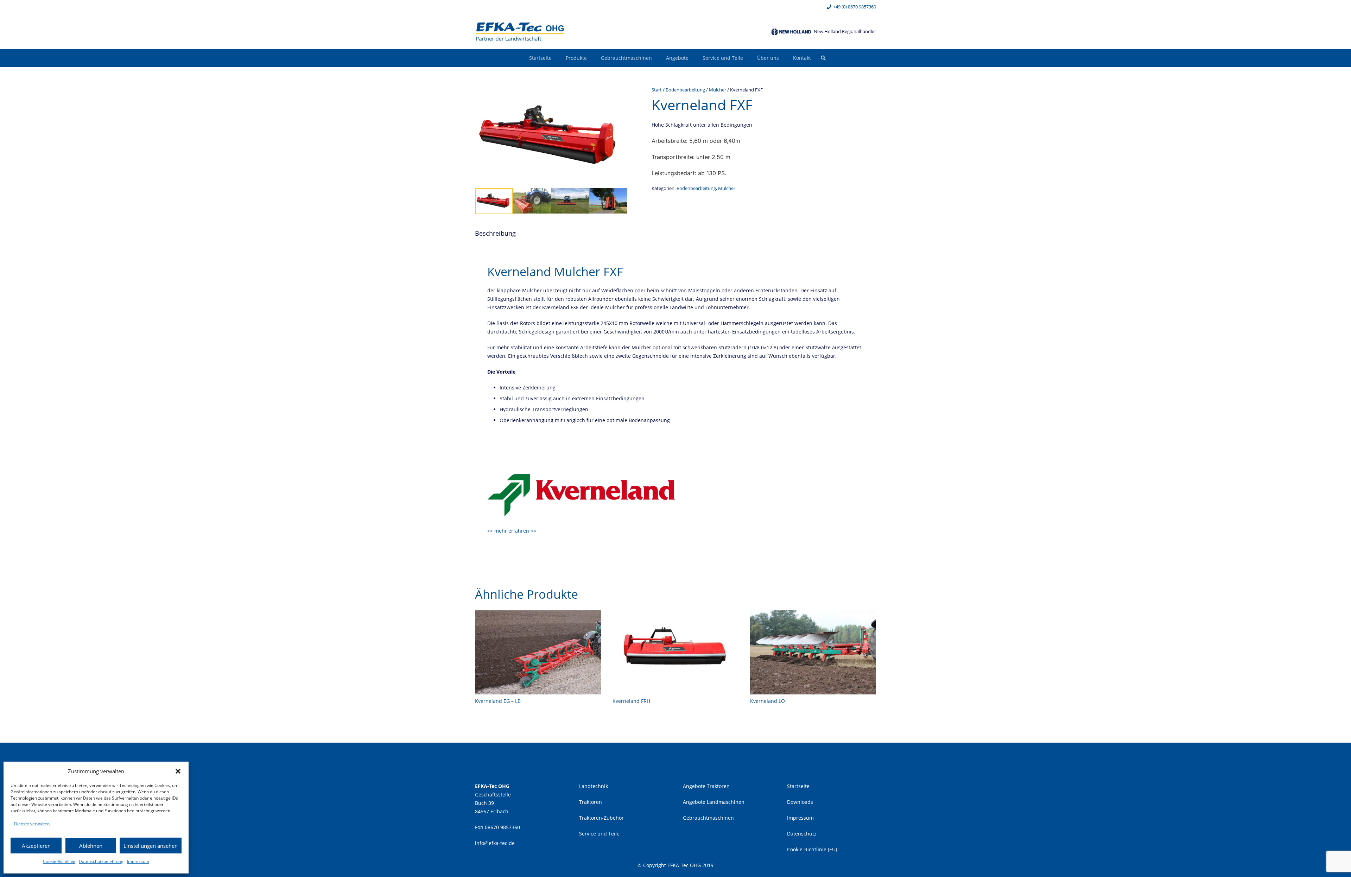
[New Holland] (791, 32)
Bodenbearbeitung (685, 90)
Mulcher (717, 90)
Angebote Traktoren (706, 786)
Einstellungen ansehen (150, 845)
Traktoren (590, 802)
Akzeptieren (36, 845)
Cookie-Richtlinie (59, 861)
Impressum (138, 861)
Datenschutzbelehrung (101, 861)
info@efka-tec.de (495, 843)
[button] (178, 771)
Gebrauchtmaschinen (708, 817)
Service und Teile (599, 833)
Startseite (798, 786)
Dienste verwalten (32, 824)
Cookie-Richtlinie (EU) (812, 849)
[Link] (520, 31)
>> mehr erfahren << (511, 530)
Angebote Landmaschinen (713, 802)
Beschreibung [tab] (495, 233)
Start (657, 90)
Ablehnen (90, 845)
